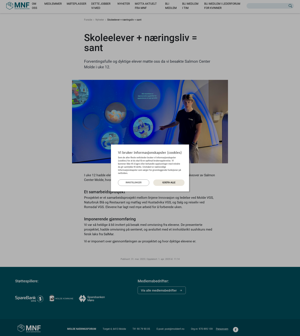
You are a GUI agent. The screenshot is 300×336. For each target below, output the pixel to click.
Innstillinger (134, 182)
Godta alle (168, 182)
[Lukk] (188, 147)
